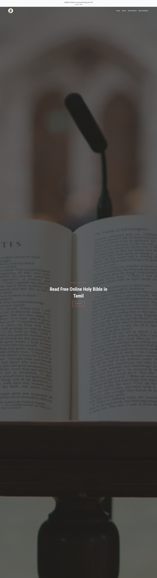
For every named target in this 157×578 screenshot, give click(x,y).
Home (118, 11)
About (124, 11)
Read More (78, 303)
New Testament (143, 11)
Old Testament (132, 11)
